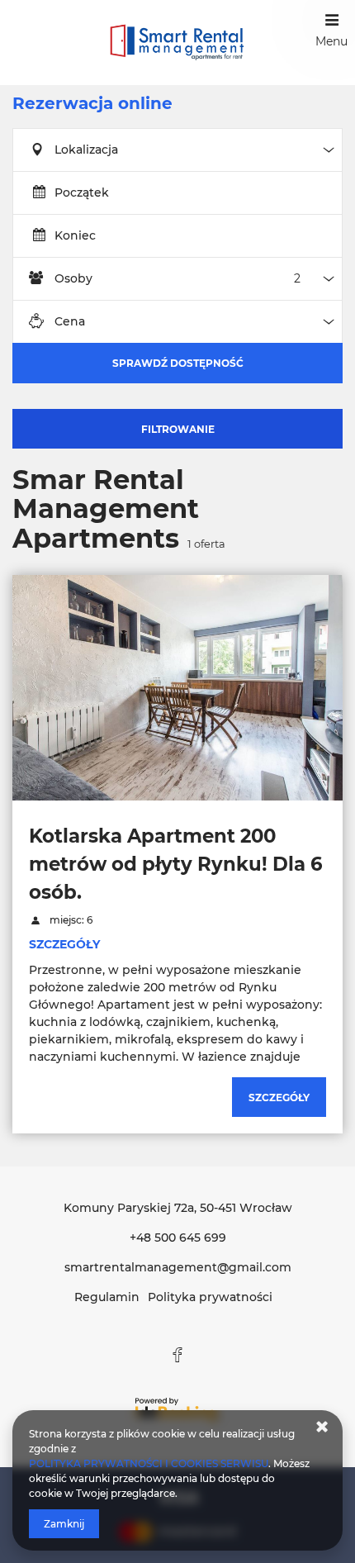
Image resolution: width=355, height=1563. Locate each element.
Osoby (73, 278)
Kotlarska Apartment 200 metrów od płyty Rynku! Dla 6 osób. (176, 864)
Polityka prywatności (210, 1297)
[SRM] (177, 42)
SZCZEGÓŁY (64, 944)
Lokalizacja (86, 149)
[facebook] (177, 1355)
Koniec (75, 235)
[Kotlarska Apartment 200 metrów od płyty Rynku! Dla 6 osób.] (177, 687)
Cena (69, 321)
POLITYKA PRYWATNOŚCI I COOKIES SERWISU (148, 1463)
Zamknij (64, 1524)
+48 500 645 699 (178, 1237)
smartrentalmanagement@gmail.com (177, 1267)
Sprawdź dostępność (178, 363)
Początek (81, 192)
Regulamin (107, 1297)
